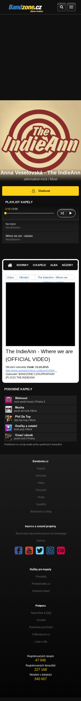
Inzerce (41, 540)
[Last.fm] (61, 550)
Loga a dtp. (41, 641)
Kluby (41, 497)
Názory (67, 265)
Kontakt (41, 620)
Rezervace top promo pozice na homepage (41, 533)
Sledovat (44, 190)
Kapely (41, 468)
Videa (10, 277)
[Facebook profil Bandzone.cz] (18, 550)
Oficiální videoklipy (25, 278)
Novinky (23, 265)
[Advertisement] (40, 57)
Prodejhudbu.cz (41, 583)
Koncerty (41, 475)
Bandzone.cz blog (41, 511)
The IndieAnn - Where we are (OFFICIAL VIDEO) (53, 278)
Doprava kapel (41, 590)
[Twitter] (40, 550)
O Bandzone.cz (41, 634)
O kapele (39, 265)
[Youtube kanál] (29, 550)
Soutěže (41, 504)
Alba (54, 265)
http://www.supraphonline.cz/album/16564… (31, 370)
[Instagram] (50, 550)
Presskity (41, 576)
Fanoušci (41, 490)
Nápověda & (41, 612)
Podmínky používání (41, 627)
